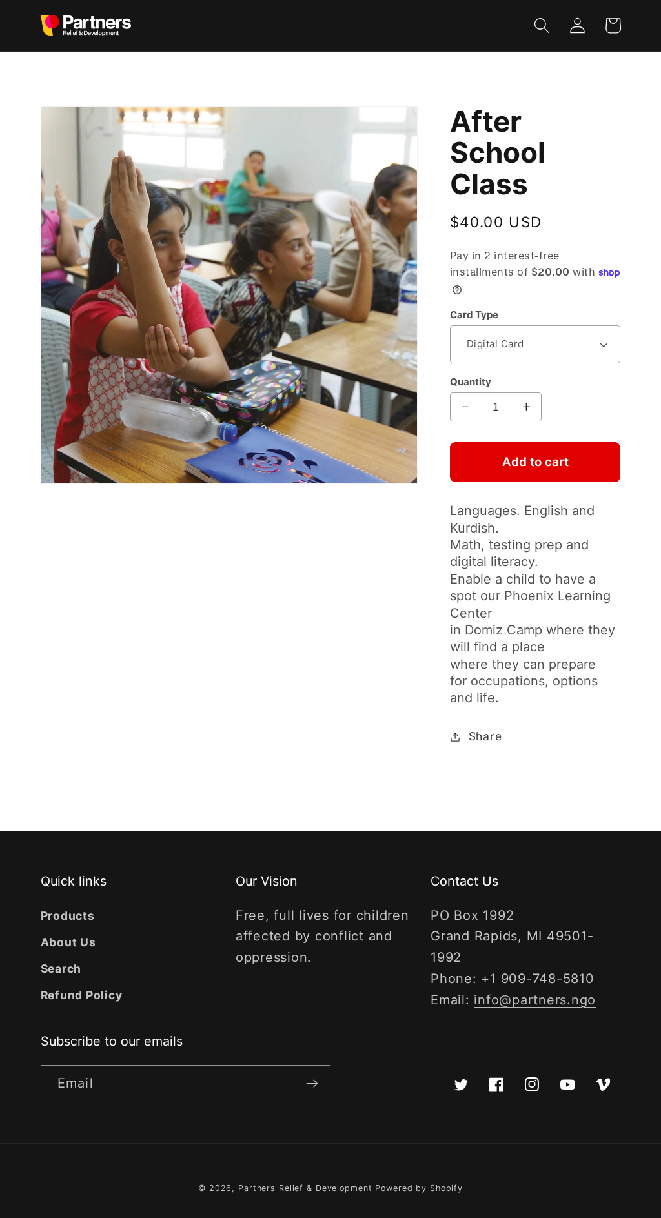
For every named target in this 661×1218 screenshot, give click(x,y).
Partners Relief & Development (305, 1188)
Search (61, 968)
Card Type (474, 315)
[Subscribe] (312, 1083)
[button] (542, 25)
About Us (68, 942)
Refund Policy (82, 995)
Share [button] (485, 736)
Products (68, 915)
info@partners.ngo (535, 1000)
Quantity (470, 382)
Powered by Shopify (419, 1188)
